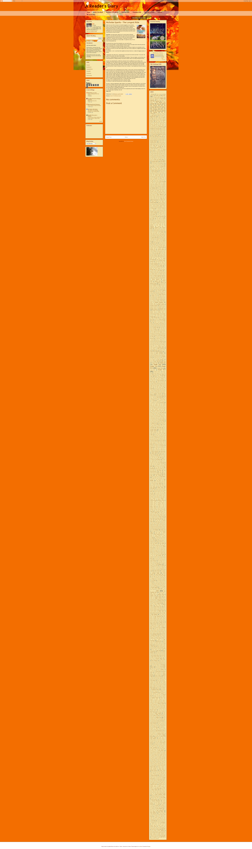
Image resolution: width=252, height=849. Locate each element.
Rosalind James (163, 718)
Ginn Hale (156, 358)
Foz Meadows (158, 345)
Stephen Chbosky (161, 786)
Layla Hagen (157, 547)
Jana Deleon (161, 412)
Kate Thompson (153, 498)
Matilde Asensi (156, 617)
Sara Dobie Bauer (153, 740)
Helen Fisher (152, 387)
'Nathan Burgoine (159, 94)
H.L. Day (160, 375)
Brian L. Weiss (152, 205)
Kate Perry (152, 497)
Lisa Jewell (162, 563)
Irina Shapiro (162, 396)
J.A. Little (164, 400)
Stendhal (157, 782)
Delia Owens (162, 284)
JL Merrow (156, 447)
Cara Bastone (153, 214)
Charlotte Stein (158, 240)
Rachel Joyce (158, 694)
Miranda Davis (158, 641)
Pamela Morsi (158, 671)
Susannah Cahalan (162, 799)
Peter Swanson (159, 684)
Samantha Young (160, 734)
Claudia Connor (152, 257)
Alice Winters (157, 132)
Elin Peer (155, 301)
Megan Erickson (153, 623)
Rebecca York (153, 703)
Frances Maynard (153, 347)
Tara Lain (151, 807)
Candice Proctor (161, 213)
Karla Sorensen (159, 489)
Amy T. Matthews (157, 149)
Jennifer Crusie (153, 431)
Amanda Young (159, 143)
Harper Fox (158, 379)
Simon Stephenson (153, 773)
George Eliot (152, 355)
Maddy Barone (161, 593)
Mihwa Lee (153, 637)
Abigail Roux (153, 116)
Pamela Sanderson (158, 672)
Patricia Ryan (153, 678)
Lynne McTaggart (163, 586)
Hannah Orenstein (154, 377)
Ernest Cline (164, 334)
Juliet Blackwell (158, 479)
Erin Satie (158, 334)
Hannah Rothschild (161, 377)
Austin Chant (152, 179)
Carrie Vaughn (152, 223)
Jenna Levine (156, 428)
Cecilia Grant (161, 233)
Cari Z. (161, 215)
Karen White (152, 488)
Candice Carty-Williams (154, 213)
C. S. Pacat (152, 208)
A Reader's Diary (101, 5)
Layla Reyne (162, 547)
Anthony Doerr (163, 169)
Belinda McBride (161, 189)
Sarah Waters (154, 749)
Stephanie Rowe (153, 785)
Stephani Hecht (163, 782)
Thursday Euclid (159, 814)
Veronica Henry (153, 826)
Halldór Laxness (157, 376)
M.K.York (157, 589)
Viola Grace (163, 828)
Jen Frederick (157, 426)
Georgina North (156, 357)
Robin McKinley (162, 715)
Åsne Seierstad (157, 176)
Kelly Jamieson (155, 516)
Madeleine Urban (161, 594)
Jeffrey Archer (160, 425)
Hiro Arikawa (163, 390)
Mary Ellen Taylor (153, 615)
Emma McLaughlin (153, 328)
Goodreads (88, 73)
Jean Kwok (152, 422)
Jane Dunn (162, 413)
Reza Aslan (157, 705)
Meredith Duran (163, 629)
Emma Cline (158, 325)
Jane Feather (152, 414)
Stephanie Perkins (161, 784)
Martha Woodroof (153, 612)
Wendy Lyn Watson (159, 831)
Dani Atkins (152, 272)
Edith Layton (158, 299)
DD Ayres (164, 278)
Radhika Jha (156, 696)
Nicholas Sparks (118, 95)
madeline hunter (153, 595)
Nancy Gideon (159, 651)
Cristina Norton (155, 267)
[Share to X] (128, 94)
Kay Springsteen (157, 511)
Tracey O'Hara (159, 818)
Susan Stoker (156, 797)
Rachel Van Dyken (157, 695)
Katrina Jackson (157, 509)
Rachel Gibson (162, 692)
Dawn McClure (153, 278)
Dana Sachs (157, 271)
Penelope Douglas (158, 681)
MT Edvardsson (159, 648)
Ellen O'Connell (154, 317)
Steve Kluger (157, 788)
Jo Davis (161, 448)
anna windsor (163, 160)
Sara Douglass (160, 740)
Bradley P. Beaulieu (161, 202)
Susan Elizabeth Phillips (160, 794)
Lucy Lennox (158, 579)
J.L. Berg (151, 402)
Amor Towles (152, 145)
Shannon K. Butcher (161, 761)
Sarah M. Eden (154, 746)
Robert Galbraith (158, 713)
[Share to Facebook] (130, 94)
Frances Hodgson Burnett (159, 346)
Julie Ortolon (154, 477)
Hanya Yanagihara (161, 378)
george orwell (158, 355)
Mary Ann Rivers (156, 613)
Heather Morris (152, 385)
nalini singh (158, 650)
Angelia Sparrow (156, 153)
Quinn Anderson (160, 690)
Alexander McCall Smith (154, 126)
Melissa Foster (152, 627)
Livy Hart (157, 566)
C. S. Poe (157, 208)
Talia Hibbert (162, 805)
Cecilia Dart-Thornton (153, 233)
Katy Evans (154, 510)
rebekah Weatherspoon (154, 704)
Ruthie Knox (155, 726)
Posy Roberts (163, 689)
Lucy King (152, 579)
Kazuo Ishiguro (154, 512)
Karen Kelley (159, 486)
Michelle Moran (163, 634)
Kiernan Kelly (156, 524)
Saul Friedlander (157, 752)
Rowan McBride (153, 723)
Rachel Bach (155, 692)
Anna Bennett (152, 157)
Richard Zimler (153, 709)
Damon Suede (153, 270)
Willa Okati (155, 832)
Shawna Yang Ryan (161, 765)
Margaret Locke (152, 601)
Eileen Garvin (163, 299)
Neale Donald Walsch (155, 656)
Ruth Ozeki (155, 725)
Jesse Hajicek (156, 439)
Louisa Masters (158, 574)
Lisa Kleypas (159, 564)
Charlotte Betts (152, 238)
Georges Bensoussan (156, 356)
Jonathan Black (154, 460)
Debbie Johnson (158, 280)
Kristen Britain (157, 532)
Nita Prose (161, 663)
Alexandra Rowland (153, 127)
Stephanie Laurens (153, 784)
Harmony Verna (152, 379)
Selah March (153, 759)
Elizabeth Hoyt (162, 308)
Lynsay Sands (154, 587)
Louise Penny (159, 576)
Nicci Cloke (162, 657)
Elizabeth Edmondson (153, 306)
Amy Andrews (160, 145)
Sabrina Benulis (158, 728)
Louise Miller (154, 576)
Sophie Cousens (152, 777)
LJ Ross (156, 568)
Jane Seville (155, 415)
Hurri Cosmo (160, 392)
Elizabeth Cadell (152, 304)
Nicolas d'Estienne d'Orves (160, 661)
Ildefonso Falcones (157, 393)
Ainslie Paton (156, 122)
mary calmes (162, 614)
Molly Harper (153, 646)
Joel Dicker (156, 455)
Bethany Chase (159, 195)
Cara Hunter (160, 214)
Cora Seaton (161, 262)
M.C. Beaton (157, 588)
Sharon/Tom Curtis (157, 764)
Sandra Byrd (157, 736)
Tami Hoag (162, 806)
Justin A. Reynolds (157, 481)
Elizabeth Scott (158, 313)
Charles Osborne (163, 236)
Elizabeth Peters (161, 312)
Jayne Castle (161, 420)
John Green (153, 457)
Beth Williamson (160, 194)
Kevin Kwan (153, 523)
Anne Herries (152, 165)
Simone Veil (159, 774)
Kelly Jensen (161, 516)
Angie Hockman (163, 153)
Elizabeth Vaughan (157, 314)
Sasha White (159, 751)
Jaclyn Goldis (158, 403)
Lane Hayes (152, 538)
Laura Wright (161, 543)
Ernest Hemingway (154, 335)
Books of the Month (98, 12)
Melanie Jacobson (161, 625)
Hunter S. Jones (153, 392)
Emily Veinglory (156, 323)
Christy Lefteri (159, 250)
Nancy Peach (157, 652)
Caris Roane (155, 216)
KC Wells (160, 512)
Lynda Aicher (163, 584)
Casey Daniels (158, 224)
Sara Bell (162, 739)
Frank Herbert (152, 348)
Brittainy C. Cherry (162, 206)
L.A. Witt (151, 537)
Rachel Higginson (161, 693)
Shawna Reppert (154, 765)
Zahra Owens (160, 837)
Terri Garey (156, 809)
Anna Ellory (160, 158)
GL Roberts (162, 358)
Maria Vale (160, 603)
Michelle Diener (156, 634)
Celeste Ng (152, 234)
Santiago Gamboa (161, 738)
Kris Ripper (154, 531)
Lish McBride (152, 566)
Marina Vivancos (159, 605)
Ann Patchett (152, 156)
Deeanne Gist (156, 284)
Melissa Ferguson (161, 626)
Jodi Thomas (159, 454)
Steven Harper (154, 789)
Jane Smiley (160, 415)
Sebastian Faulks (157, 758)
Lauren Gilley (159, 544)
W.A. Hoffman (161, 830)
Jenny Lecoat (158, 435)
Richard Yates (161, 708)
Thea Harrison (153, 813)
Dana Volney (162, 271)
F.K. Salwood (160, 339)
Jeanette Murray (163, 422)
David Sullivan (156, 277)
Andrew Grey (163, 150)
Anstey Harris (157, 169)
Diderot (156, 291)
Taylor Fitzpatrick (161, 807)
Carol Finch (152, 221)
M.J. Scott (164, 588)
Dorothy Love (154, 295)
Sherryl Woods (153, 771)
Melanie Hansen (154, 625)
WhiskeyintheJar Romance (94, 104)
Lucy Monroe (163, 579)
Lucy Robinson (160, 580)
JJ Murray (156, 446)
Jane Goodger (158, 414)
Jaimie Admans (155, 408)
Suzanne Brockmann (156, 800)
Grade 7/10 (112, 95)
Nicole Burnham (152, 662)
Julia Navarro (152, 470)
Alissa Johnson (155, 135)
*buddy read (158, 95)
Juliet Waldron (158, 480)
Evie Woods (162, 338)
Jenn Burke (152, 427)
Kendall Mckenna (157, 519)
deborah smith (153, 283)
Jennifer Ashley (153, 429)
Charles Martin (156, 236)
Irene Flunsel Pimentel (154, 396)
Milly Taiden (153, 638)
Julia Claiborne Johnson (160, 469)
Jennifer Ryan (152, 433)
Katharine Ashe (152, 499)
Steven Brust (163, 788)
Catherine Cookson (157, 228)
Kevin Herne (164, 522)
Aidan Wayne (158, 121)
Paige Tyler (157, 670)
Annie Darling (160, 167)
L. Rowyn (162, 536)
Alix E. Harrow (161, 135)
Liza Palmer (162, 567)
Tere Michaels (152, 808)
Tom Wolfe (160, 816)
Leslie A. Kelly (160, 553)
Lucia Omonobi (155, 577)
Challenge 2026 (125, 12)
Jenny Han (162, 434)
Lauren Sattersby (156, 545)
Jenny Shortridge (154, 436)
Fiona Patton (156, 344)
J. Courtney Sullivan (162, 399)
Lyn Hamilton (158, 584)
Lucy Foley (158, 578)
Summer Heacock (156, 792)
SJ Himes (164, 774)
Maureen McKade (153, 618)
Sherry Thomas (163, 770)
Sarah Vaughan (163, 748)
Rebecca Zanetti (161, 703)
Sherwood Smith (160, 771)
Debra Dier (160, 283)
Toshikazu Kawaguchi (157, 817)
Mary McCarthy (159, 615)
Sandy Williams (153, 738)
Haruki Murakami (160, 380)
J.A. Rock (152, 401)
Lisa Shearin (161, 565)
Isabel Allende (159, 397)
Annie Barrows (153, 167)
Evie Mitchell (157, 338)
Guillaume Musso (154, 374)
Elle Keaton (160, 315)
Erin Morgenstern (153, 334)
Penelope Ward (158, 682)
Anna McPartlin (156, 160)
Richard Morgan (163, 707)
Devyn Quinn (158, 288)
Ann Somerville (157, 156)
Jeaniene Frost (154, 423)
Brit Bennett (156, 206)
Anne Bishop (163, 161)
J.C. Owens (162, 401)
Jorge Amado (160, 460)
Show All (100, 121)
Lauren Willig (162, 545)
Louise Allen (157, 575)
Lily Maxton (161, 557)
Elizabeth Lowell (153, 312)
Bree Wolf (157, 203)
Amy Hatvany (157, 147)
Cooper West (163, 261)
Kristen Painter (157, 533)
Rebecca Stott (163, 702)
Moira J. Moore (163, 645)
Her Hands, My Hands (92, 109)
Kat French (156, 490)
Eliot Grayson (160, 301)
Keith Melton (157, 513)
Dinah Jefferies (161, 291)
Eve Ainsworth (163, 336)
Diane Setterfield (158, 290)
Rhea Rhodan (163, 705)
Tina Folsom (161, 815)
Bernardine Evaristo (153, 191)
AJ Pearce (161, 122)
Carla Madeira (152, 217)
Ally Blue (154, 137)
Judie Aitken (153, 467)
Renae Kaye (152, 705)
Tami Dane (157, 806)
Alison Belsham (163, 132)
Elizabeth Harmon (161, 307)
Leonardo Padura (163, 552)
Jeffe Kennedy (153, 425)
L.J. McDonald (157, 537)
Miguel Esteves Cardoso (161, 636)
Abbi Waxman (154, 115)
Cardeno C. (156, 215)
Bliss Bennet (153, 200)
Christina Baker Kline (160, 246)
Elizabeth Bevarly (161, 303)
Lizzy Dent (152, 568)
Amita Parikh (162, 144)
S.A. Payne (155, 727)
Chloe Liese (152, 244)
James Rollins (163, 410)
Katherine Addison (161, 499)
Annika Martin (157, 168)
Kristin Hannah (157, 534)
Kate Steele (162, 497)
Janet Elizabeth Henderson (159, 416)
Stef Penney (156, 781)
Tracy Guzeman (163, 819)
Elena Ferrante (160, 300)
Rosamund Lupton (154, 719)
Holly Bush (157, 391)
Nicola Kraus (152, 661)
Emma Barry (158, 324)
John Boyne (152, 456)
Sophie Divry (159, 777)
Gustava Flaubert (161, 374)
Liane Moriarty (158, 555)
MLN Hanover (157, 645)
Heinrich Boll (162, 386)
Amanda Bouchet (153, 140)
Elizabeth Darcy (161, 305)
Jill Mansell (156, 444)
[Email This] (126, 94)
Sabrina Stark (156, 729)
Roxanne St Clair (153, 724)
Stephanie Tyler (161, 785)
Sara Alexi (158, 739)
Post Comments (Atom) (128, 141)
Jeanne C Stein (152, 424)
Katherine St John (161, 504)
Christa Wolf (153, 246)
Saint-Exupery (162, 729)
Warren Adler (152, 831)
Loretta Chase (156, 570)
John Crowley (163, 456)
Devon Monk (152, 288)
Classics (156, 256)
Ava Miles (151, 180)
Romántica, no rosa (92, 92)
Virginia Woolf (153, 829)
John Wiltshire (152, 459)
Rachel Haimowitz (153, 693)
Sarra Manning (152, 751)
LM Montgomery (161, 568)
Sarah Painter (152, 748)
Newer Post (108, 137)
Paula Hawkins (153, 680)
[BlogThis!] (127, 94)
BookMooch (88, 67)
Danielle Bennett (154, 273)
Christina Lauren (161, 248)
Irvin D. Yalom (152, 397)
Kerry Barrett (163, 521)
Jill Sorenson (161, 445)
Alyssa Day (152, 139)
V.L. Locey (157, 822)
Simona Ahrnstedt (161, 773)
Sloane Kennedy (154, 775)
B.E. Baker (152, 182)
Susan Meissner (156, 796)
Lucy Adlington (152, 578)
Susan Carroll (159, 793)
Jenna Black (159, 427)
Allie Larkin (152, 136)
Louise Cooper (163, 575)
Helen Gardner (159, 387)
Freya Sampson (159, 349)
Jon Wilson (164, 459)
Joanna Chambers (154, 451)
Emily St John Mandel (158, 322)
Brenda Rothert (155, 204)
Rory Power (157, 718)
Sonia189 (156, 54)
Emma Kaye (162, 327)
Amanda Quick (153, 142)
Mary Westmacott (158, 616)
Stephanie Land (161, 783)
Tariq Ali (156, 807)
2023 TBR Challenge (161, 110)
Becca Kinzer (160, 188)
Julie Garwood (159, 475)
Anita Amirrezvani (159, 154)
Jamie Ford (159, 411)
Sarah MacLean (161, 746)
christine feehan (161, 249)
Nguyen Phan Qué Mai (155, 657)
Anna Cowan (158, 157)
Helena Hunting (152, 389)
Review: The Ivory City (92, 100)
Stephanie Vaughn (153, 786)
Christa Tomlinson (163, 245)
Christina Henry (153, 248)
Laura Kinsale (156, 542)
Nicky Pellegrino (154, 660)
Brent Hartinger (162, 204)
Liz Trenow (156, 567)
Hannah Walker (152, 378)
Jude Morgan (163, 466)
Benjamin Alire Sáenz (160, 190)
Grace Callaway (152, 360)
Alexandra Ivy (161, 126)
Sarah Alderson (156, 744)
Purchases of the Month (112, 12)
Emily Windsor (162, 323)
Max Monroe (160, 618)
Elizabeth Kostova (161, 311)
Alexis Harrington (156, 128)
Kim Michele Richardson (154, 526)
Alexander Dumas (161, 125)
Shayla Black (153, 766)
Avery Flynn (156, 181)
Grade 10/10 (156, 361)
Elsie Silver (152, 318)
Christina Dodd (161, 247)
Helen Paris (156, 388)
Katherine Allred (153, 500)
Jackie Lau (152, 403)
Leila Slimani (156, 551)
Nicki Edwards (156, 659)
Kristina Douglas (158, 535)
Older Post (143, 137)
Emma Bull (162, 324)
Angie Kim (153, 154)
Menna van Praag (157, 628)
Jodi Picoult (152, 454)
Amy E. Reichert (157, 146)
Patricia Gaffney (158, 676)
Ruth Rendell (161, 725)
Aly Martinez (156, 138)
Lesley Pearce (153, 553)
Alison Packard (156, 134)
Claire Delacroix (159, 252)
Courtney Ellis (152, 266)
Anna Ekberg (154, 158)
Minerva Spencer (157, 639)
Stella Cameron (161, 781)
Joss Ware (156, 465)
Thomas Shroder (152, 814)
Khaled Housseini (160, 523)
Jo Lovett (156, 449)
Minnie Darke (159, 640)
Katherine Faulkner (153, 501)
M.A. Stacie (152, 588)
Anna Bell (163, 156)
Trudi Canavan (159, 820)
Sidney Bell (162, 772)
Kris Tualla (159, 531)
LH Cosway (162, 554)
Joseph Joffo (152, 464)
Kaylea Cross (163, 511)
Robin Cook (156, 715)
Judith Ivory (159, 467)
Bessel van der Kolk (153, 192)
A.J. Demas (162, 113)
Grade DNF (152, 369)
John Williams (162, 458)
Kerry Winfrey (158, 522)
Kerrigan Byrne (157, 521)
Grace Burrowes (160, 359)
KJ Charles (155, 529)
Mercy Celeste (156, 629)
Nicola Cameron (161, 660)
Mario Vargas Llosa (158, 606)
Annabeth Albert (154, 161)
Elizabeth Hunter (155, 310)
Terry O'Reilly (162, 809)
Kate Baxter (154, 492)
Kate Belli (160, 492)
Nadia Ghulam (161, 649)
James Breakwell (163, 408)
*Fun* (164, 95)
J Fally (157, 399)
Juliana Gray (159, 472)
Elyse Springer (158, 318)
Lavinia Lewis (158, 546)
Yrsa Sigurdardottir (162, 836)
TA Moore (162, 804)
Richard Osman (154, 708)
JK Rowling (161, 446)
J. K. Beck (153, 400)
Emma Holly (156, 327)
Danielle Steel (161, 273)
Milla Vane (164, 637)
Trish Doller (153, 820)
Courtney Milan (159, 266)
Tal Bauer (156, 805)
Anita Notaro (156, 155)
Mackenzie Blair (161, 592)
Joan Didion (161, 449)
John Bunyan (157, 456)
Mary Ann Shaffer (163, 613)
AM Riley (163, 139)
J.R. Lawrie (156, 402)
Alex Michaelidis (153, 125)
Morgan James (163, 647)
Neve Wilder (164, 656)
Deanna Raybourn (156, 279)
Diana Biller (164, 288)
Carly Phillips (159, 218)
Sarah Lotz (164, 745)
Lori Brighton (163, 570)
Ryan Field (160, 726)
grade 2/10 (163, 361)
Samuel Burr (152, 735)
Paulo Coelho (159, 680)
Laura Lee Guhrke (153, 543)
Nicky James (163, 659)
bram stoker (152, 203)
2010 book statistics (156, 96)
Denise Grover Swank (154, 287)
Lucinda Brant (162, 577)
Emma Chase (152, 325)
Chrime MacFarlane (159, 244)
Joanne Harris (154, 453)
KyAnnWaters (157, 536)
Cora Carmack (154, 262)
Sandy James (161, 737)
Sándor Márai (158, 735)
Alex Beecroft (162, 124)
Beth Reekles (152, 194)
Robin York (153, 717)
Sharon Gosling (157, 763)
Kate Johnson (152, 495)
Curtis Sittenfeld (157, 268)
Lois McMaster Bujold (159, 569)
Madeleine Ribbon (153, 594)
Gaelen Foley (152, 351)
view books (163, 59)
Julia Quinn (159, 470)
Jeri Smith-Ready (156, 437)
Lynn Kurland (160, 585)
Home (88, 12)
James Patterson (157, 410)
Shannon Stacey (153, 762)
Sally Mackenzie (159, 730)
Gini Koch (151, 358)
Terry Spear (152, 810)
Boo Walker (162, 201)
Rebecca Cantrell (158, 700)
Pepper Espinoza (153, 684)
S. (94, 23)
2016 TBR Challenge (156, 104)
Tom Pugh (155, 816)
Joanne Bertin (163, 451)
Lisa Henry (156, 563)
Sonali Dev (160, 775)
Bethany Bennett (152, 195)
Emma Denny (163, 325)
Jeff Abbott (164, 424)
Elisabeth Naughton (159, 302)
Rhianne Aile (153, 706)
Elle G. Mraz (154, 315)
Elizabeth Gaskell (161, 306)
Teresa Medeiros (159, 808)
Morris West (153, 648)
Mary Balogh (154, 614)
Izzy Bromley (152, 399)
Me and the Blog (91, 14)
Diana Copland (153, 289)
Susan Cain (152, 793)
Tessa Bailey (152, 811)
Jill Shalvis (156, 445)
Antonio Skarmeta (163, 170)
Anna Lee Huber (157, 159)
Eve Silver (153, 337)
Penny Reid (156, 683)
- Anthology (152, 94)
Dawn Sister (159, 278)
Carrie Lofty (162, 222)
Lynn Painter (156, 586)
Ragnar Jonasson (163, 696)
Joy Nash (161, 465)
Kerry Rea (152, 522)
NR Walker (163, 667)
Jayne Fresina (152, 421)
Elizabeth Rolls (152, 313)
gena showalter (159, 352)
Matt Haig (162, 617)
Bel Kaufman (156, 189)
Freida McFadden (153, 349)
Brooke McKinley (161, 207)
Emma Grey (160, 326)
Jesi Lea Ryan (163, 437)
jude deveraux (157, 466)
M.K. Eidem (153, 589)
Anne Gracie (161, 164)
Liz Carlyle (161, 566)
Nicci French (152, 658)
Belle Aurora (152, 190)
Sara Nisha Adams (159, 741)
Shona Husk (156, 772)
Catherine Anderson (154, 227)
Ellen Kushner (163, 316)
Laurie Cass (152, 546)
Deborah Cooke (158, 281)
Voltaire (155, 830)
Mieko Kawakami (153, 636)
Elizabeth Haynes (153, 308)
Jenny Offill (164, 435)
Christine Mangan (153, 250)
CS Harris (161, 267)
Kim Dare (161, 524)
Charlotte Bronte (158, 238)
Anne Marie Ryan (159, 165)
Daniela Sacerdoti (163, 272)
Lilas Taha (161, 556)
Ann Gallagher (162, 155)
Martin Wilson (159, 612)
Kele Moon (162, 513)
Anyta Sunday (154, 171)
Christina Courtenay (153, 247)
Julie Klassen (163, 476)
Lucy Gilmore (163, 578)
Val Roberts (163, 822)
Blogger (148, 846)
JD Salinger (158, 421)
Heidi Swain (156, 386)
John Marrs (159, 457)
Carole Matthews (158, 221)
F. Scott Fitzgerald (153, 339)
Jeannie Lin (158, 424)
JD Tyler (162, 421)
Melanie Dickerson (163, 624)
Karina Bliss (164, 488)
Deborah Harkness (160, 282)
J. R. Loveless (159, 400)
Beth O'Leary (162, 193)
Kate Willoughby (161, 498)
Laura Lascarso (161, 542)
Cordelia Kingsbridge (154, 263)
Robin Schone (152, 716)
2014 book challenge (154, 101)
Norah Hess (158, 667)
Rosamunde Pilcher (162, 719)
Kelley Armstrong (153, 514)
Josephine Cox (159, 464)
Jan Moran (156, 412)
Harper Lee (164, 379)
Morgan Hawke (156, 647)
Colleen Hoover (157, 258)
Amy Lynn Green (160, 148)
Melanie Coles (156, 624)
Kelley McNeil (160, 514)
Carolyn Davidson (156, 222)
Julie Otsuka (160, 477)
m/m (157, 591)
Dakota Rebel (157, 269)
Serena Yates (160, 760)
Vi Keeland (160, 826)
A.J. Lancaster (152, 114)
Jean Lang (157, 422)
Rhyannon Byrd (159, 706)
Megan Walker (160, 623)
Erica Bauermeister (162, 329)
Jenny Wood (160, 436)
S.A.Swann (161, 727)
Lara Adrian (155, 540)
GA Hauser (156, 350)
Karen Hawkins (152, 486)
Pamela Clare (152, 671)
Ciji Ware (155, 251)
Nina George (156, 663)
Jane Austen (152, 413)
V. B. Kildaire (152, 822)
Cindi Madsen (160, 251)
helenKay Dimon (159, 389)
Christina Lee (152, 249)
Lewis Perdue (156, 554)
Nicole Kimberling (159, 662)
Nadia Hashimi (152, 650)
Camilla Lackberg (153, 212)
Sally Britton (152, 730)
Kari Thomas (158, 488)
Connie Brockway (154, 260)
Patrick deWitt (159, 678)
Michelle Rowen (154, 635)
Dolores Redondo (153, 292)
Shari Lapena (159, 762)
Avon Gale (162, 181)
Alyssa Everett (157, 139)
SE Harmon (152, 757)
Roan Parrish (152, 712)
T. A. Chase (157, 804)
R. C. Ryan (155, 691)
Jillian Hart (151, 446)
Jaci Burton (161, 402)
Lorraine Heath (155, 573)
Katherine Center (161, 500)
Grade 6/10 (157, 364)
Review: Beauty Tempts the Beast (94, 105)
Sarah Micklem (161, 747)
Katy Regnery (159, 510)
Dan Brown (160, 270)
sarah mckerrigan (153, 747)
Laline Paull (162, 537)
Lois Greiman (152, 569)
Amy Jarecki (164, 147)
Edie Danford (152, 299)
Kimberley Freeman (162, 526)
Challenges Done (137, 12)
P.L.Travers (152, 670)
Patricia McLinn (157, 677)
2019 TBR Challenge (161, 106)
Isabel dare (156, 398)
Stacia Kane (159, 780)
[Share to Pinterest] (131, 94)
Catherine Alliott (160, 226)
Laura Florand (159, 541)
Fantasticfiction (89, 69)
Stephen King (158, 787)
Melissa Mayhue (158, 627)
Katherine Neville (153, 503)
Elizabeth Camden (160, 304)
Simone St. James (153, 774)
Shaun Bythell (163, 764)
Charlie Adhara (154, 237)
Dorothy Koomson (162, 294)
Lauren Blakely (152, 544)
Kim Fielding (156, 525)
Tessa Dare (160, 811)
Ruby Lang (159, 724)
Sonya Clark (155, 776)
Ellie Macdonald (161, 317)
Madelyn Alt (152, 596)
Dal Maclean (164, 269)
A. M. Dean (157, 113)
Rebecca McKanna (158, 701)
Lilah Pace (156, 556)
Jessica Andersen (154, 440)
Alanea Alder (162, 123)
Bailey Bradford (158, 182)
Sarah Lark (158, 745)
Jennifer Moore (161, 432)
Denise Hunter (161, 287)
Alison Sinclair (163, 134)
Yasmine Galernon (154, 836)
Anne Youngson (156, 166)
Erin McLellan (157, 333)
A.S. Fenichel (163, 114)
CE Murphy (161, 232)
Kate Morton (157, 496)
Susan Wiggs (163, 797)
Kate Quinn (157, 497)
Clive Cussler (159, 257)
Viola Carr (158, 828)
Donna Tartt (155, 293)
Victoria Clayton (161, 827)
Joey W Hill (162, 455)
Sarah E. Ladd (162, 744)
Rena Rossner (161, 704)
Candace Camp (161, 212)
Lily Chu (156, 557)
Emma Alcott (152, 324)
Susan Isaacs (160, 795)
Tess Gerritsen (160, 810)
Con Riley (164, 259)
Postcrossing (89, 75)
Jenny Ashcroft (159, 433)
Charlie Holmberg (161, 237)
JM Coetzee (161, 447)
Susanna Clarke (154, 798)
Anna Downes (163, 157)
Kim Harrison (162, 525)
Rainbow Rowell (155, 697)
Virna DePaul (159, 829)
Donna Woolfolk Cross (162, 293)
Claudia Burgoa (162, 256)
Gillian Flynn (162, 357)
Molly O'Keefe (160, 646)
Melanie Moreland (153, 626)
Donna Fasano (159, 292)
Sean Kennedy (158, 757)
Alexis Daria (160, 127)
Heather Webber (159, 385)
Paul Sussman (162, 679)
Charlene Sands (159, 235)
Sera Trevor (164, 759)
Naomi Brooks (163, 652)
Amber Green (156, 144)
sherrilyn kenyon (153, 770)
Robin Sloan (158, 716)
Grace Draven (159, 360)
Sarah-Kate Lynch (153, 750)
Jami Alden (153, 411)
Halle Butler (164, 376)
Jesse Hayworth (163, 439)
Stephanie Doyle (154, 783)
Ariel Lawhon (161, 171)
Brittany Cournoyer (154, 207)
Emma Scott (160, 328)
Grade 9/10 (160, 368)
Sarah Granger (152, 745)
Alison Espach (160, 133)
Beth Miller (156, 193)
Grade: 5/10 (162, 370)
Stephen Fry (152, 787)
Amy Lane (153, 148)
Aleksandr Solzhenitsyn (154, 124)
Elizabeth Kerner (153, 311)
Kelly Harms (156, 515)
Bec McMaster (153, 188)
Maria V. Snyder (153, 603)
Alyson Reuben (162, 138)
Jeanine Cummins (161, 423)
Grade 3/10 (154, 363)
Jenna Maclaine (161, 428)
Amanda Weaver (153, 143)
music (164, 648)
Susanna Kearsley (153, 799)
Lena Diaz (161, 551)
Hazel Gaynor (153, 381)
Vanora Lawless (161, 825)
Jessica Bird (162, 440)
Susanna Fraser (161, 798)
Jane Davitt (157, 413)
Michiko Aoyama (161, 635)
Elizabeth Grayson (153, 307)
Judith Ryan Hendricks (159, 468)
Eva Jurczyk (157, 336)
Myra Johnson (154, 649)
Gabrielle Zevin (162, 350)
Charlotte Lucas (158, 239)
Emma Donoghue (154, 326)
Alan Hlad (155, 123)
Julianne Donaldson (156, 474)
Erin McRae (162, 333)
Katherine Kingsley (161, 502)
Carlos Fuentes (159, 217)
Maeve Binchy (158, 596)
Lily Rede (155, 558)
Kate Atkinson (163, 491)
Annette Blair (163, 166)
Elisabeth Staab (153, 303)
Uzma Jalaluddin (161, 821)
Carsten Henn (159, 223)
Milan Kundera (158, 637)
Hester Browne (157, 390)
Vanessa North (152, 825)
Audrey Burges (161, 177)
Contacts (160, 12)
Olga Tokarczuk (154, 668)
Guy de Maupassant (153, 375)
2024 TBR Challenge (156, 111)
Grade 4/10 (163, 363)
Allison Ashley (159, 136)
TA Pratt (151, 805)
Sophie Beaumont (161, 776)
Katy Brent (164, 509)
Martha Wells (161, 611)
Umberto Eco (156, 821)
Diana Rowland (159, 289)
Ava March (162, 179)
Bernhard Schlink (161, 191)
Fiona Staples (162, 344)
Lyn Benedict (152, 584)
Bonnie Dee (164, 200)
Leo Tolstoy (156, 552)
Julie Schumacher (159, 478)
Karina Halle (153, 489)
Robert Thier (158, 714)
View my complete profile (91, 31)
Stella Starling (152, 782)
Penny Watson (162, 683)
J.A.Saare (157, 401)
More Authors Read (149, 12)
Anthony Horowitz (154, 170)
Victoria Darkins (152, 828)
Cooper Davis (157, 261)
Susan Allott (162, 792)
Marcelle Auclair (153, 600)
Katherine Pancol (161, 503)
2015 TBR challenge (161, 103)
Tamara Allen (152, 806)
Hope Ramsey (163, 391)
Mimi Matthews (159, 638)
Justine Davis (163, 481)
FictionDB (88, 71)
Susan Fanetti (154, 795)
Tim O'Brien (155, 815)
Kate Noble (162, 496)
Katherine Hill (161, 501)
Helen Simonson (161, 388)
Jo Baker (156, 448)
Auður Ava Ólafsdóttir (154, 178)
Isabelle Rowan (161, 398)
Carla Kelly (162, 216)
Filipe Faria (162, 341)
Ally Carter (159, 137)
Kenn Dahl (158, 520)
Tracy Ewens (157, 819)
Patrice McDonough (157, 673)
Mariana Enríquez (158, 604)
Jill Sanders (161, 444)
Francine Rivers (161, 347)
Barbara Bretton (158, 183)
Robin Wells (164, 716)
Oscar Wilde (155, 669)
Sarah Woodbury (161, 749)
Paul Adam (156, 679)
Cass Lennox (158, 225)
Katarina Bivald (157, 491)
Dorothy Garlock (154, 294)
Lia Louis (151, 555)
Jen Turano (162, 426)
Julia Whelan (161, 471)
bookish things (153, 202)
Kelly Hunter (161, 515)
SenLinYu (158, 759)
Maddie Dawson (153, 593)
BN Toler (159, 200)
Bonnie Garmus (154, 201)
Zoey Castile (156, 838)
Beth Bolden (160, 192)
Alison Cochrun (153, 133)
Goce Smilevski (152, 359)
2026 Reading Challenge (158, 53)
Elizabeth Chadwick (154, 305)
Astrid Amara (155, 177)
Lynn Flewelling (153, 585)
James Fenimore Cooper (156, 409)
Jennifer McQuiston (153, 432)
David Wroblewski (163, 277)
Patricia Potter (163, 677)
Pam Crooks (162, 670)
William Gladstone (161, 832)
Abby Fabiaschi (161, 115)
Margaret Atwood (161, 600)
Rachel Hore (152, 694)
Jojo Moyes (158, 459)
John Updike (157, 458)
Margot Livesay (156, 602)
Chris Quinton (156, 245)
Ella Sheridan (163, 314)
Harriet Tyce (153, 380)
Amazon (88, 65)
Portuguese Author (155, 689)
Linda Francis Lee (161, 558)
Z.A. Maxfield (154, 837)
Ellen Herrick (157, 316)
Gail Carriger (159, 351)
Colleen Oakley (158, 259)
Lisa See (156, 565)
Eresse (156, 329)
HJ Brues (152, 391)
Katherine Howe (153, 502)
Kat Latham (161, 490)
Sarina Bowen (161, 750)
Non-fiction (163, 664)
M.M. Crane (162, 589)
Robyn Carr (158, 717)
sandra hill (162, 736)
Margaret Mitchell (159, 601)
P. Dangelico (161, 669)
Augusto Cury (161, 178)
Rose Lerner (160, 720)
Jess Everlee (153, 438)
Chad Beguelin (162, 234)
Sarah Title (157, 748)
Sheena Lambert (161, 766)
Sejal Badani (164, 758)
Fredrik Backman (160, 348)
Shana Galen (155, 761)
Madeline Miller (161, 595)
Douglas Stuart (161, 295)
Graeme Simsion (157, 371)
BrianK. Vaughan (159, 205)
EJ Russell (153, 300)
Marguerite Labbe (163, 602)
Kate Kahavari (159, 495)
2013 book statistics (160, 100)
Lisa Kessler (152, 564)
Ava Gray (157, 179)
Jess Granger (159, 438)
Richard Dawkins (156, 707)
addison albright (158, 117)
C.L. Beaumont (163, 208)
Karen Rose (160, 487)
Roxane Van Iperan (161, 723)
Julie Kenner (157, 476)
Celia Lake (156, 234)
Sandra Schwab (153, 737)
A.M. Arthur (158, 114)
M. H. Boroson (162, 587)
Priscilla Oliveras (154, 690)
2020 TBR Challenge (156, 107)
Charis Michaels (152, 235)
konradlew (140, 846)
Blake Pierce (163, 199)
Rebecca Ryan (157, 702)
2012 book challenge (158, 97)
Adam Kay (160, 116)
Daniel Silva (157, 272)
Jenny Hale (157, 434)
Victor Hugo (156, 827)
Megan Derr (162, 622)
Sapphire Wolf (152, 739)
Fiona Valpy (152, 345)
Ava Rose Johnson (158, 180)
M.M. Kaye (152, 591)
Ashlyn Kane (158, 175)
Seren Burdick (153, 760)
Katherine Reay (152, 504)
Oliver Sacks (160, 668)
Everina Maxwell (159, 337)
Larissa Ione (152, 541)
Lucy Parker (153, 580)
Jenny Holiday (152, 435)
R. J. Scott (160, 691)
